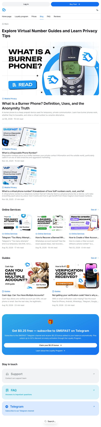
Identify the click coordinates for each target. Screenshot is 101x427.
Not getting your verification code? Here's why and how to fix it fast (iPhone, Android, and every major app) (75, 295)
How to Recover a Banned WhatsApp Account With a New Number (50, 237)
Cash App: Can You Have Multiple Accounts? (23, 295)
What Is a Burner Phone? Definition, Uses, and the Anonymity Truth (43, 105)
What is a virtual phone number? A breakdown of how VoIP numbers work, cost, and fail (43, 191)
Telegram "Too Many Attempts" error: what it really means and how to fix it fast (17, 237)
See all (94, 210)
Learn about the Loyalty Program (49, 351)
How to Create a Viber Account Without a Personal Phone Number (83, 237)
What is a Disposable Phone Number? (19, 153)
